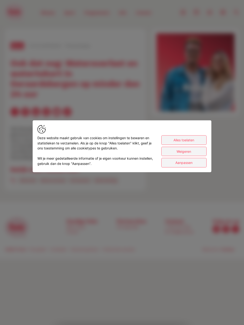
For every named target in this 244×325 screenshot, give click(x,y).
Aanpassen (184, 163)
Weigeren (184, 151)
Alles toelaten (183, 140)
